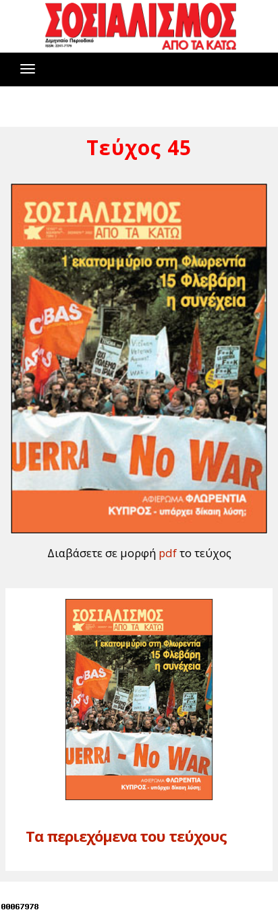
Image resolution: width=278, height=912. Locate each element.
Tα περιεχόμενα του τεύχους (126, 836)
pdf (168, 553)
